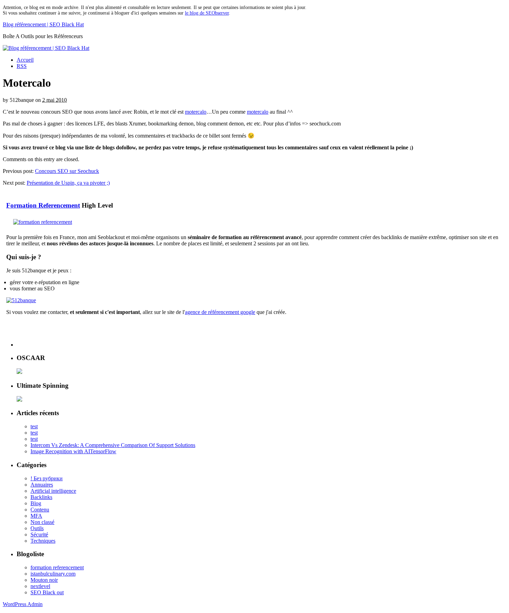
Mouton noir (44, 580)
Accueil (25, 60)
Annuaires (41, 485)
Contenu (39, 510)
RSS (22, 66)
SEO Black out (47, 592)
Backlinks (41, 497)
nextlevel (40, 586)
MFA (36, 516)
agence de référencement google (220, 312)
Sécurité (39, 534)
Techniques (42, 541)
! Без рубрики (46, 478)
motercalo (195, 112)
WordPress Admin (23, 604)
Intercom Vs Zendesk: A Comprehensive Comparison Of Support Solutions (112, 445)
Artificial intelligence (53, 491)
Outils (37, 528)
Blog (35, 503)
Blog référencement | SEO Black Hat (43, 24)
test (34, 426)
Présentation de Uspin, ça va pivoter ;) (68, 183)
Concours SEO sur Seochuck (67, 171)
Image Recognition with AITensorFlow (73, 451)
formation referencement (57, 567)
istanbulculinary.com (52, 574)
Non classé (42, 522)
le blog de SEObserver (207, 13)
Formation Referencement (43, 205)
